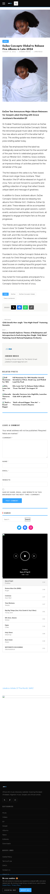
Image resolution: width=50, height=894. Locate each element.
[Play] (25, 556)
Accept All (25, 890)
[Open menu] (4, 3)
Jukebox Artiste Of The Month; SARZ (17, 839)
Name (5, 461)
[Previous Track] (16, 556)
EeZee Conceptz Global (27, 294)
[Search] (16, 3)
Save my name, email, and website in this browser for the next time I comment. (22, 493)
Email (5, 471)
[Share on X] (13, 307)
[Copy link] (31, 307)
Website (6, 480)
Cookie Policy (6, 885)
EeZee (13, 294)
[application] (25, 556)
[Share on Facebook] (19, 307)
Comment (7, 438)
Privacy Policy (16, 885)
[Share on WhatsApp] (25, 307)
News (6, 41)
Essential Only (10, 890)
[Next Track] (34, 556)
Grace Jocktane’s (9, 298)
